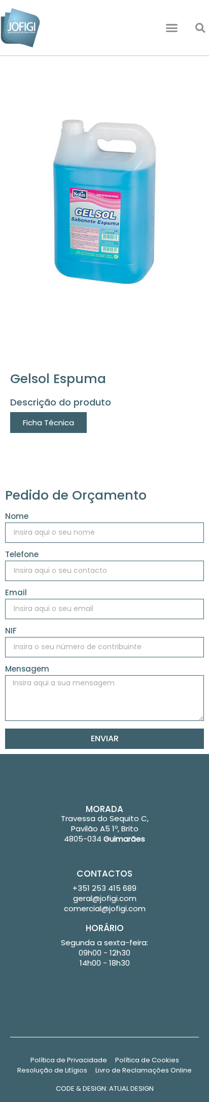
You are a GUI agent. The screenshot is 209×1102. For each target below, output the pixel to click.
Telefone (22, 555)
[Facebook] (104, 854)
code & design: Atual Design (105, 1088)
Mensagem (27, 669)
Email (16, 593)
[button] (172, 28)
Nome (16, 516)
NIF (11, 631)
